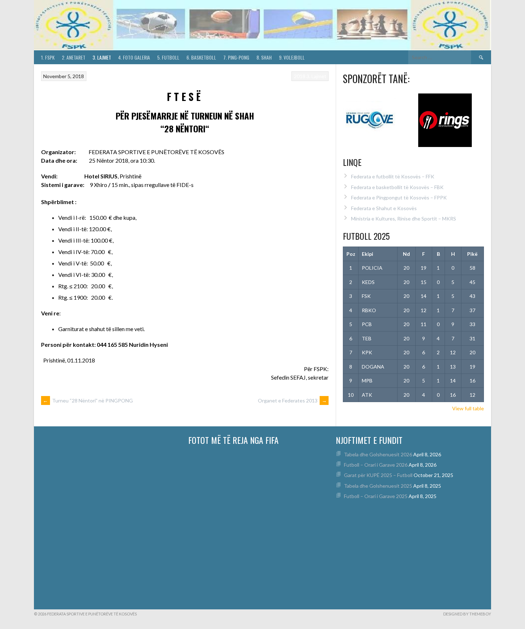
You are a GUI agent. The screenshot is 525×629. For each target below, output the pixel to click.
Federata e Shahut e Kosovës (384, 208)
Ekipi (367, 254)
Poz (350, 254)
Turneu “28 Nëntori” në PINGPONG (88, 400)
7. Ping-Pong (236, 57)
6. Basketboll (201, 57)
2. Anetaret (73, 57)
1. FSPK (48, 57)
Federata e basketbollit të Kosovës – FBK (397, 187)
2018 (299, 76)
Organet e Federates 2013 (292, 400)
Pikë (472, 254)
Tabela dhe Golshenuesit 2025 (378, 486)
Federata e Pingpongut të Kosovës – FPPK (399, 197)
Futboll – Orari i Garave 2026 (376, 465)
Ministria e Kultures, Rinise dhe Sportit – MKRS (403, 218)
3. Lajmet (101, 57)
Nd (406, 254)
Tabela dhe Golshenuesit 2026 (378, 454)
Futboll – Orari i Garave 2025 (376, 496)
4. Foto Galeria (134, 57)
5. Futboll (168, 57)
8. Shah (264, 57)
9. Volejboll (292, 57)
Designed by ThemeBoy (467, 614)
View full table (468, 408)
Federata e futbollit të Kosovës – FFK (392, 176)
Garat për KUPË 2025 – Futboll (378, 475)
